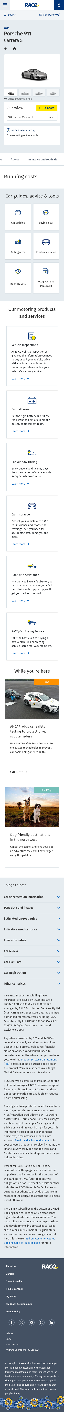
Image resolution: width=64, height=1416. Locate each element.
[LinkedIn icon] (52, 1322)
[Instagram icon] (42, 1322)
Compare (48, 108)
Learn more (18, 378)
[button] (5, 5)
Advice (15, 159)
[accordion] (32, 897)
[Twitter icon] (22, 1322)
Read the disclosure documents (34, 1140)
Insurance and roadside (42, 159)
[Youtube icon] (32, 1322)
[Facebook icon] (12, 1322)
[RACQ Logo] (50, 1266)
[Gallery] (32, 70)
